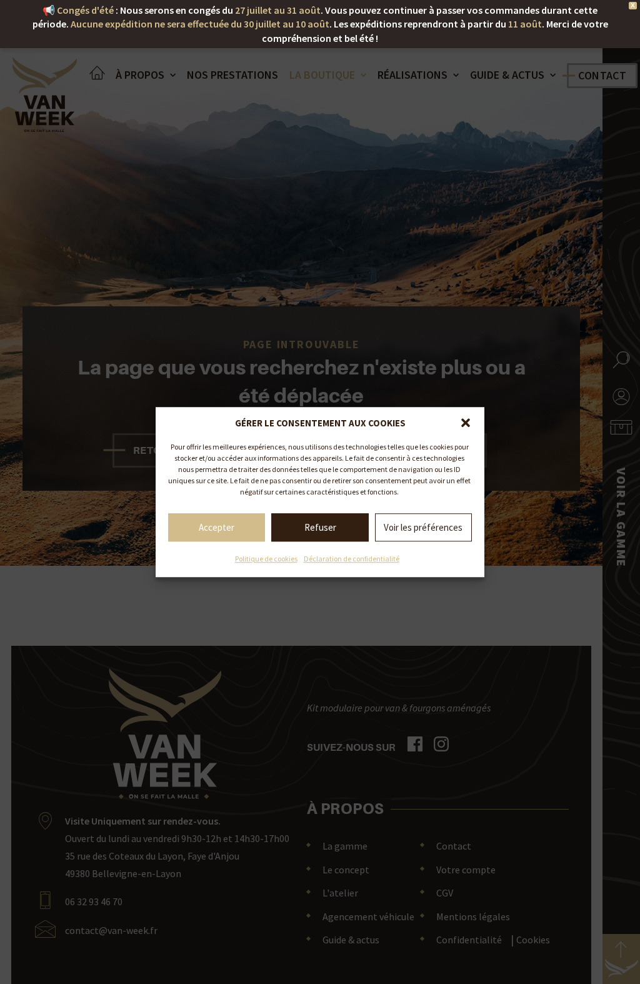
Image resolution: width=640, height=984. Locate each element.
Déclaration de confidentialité (351, 558)
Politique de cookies (266, 558)
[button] (465, 422)
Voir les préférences (423, 527)
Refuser (320, 527)
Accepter (216, 527)
